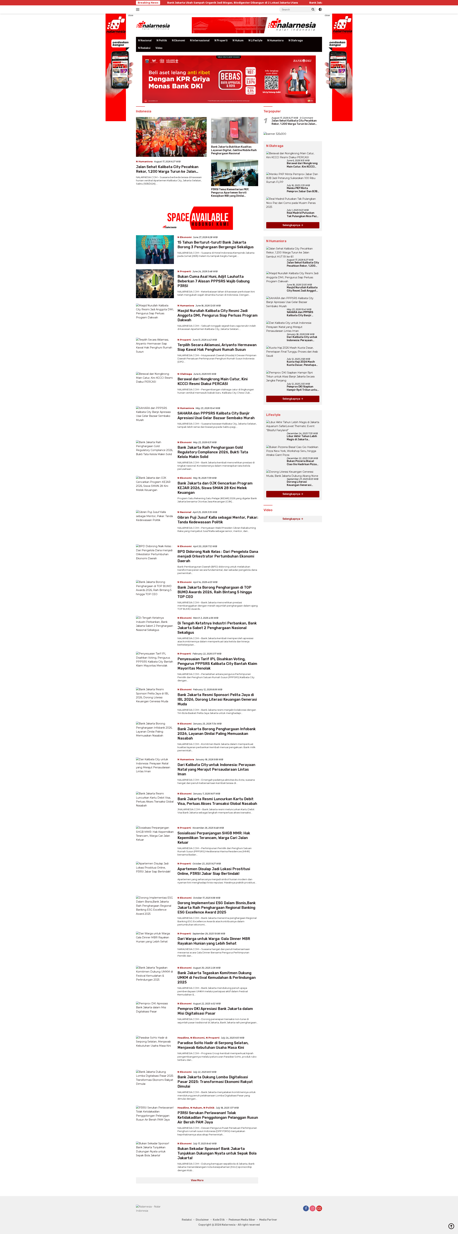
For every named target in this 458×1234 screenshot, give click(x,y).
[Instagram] (312, 1209)
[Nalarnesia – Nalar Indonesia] (153, 25)
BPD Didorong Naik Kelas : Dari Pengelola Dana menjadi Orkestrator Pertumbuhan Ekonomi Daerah (217, 556)
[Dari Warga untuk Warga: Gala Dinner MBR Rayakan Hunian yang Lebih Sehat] (155, 946)
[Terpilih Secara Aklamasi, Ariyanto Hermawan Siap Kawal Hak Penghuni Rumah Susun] (155, 352)
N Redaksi (144, 48)
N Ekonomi (178, 40)
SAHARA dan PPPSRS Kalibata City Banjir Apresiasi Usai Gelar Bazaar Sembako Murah (302, 314)
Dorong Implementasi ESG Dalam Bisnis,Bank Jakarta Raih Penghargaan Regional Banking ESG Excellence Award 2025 (216, 907)
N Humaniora (275, 40)
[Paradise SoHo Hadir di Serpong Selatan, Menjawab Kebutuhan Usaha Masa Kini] (155, 1050)
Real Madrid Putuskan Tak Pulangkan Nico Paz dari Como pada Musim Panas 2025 (302, 214)
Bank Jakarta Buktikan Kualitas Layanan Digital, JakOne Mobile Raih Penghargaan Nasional (298, 2)
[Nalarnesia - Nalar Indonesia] (152, 1208)
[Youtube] (319, 1209)
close (130, 15)
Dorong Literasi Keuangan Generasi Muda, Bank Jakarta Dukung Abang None (299, 483)
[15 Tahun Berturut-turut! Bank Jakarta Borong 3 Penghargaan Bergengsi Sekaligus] (155, 249)
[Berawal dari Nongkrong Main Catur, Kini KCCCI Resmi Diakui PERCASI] (155, 386)
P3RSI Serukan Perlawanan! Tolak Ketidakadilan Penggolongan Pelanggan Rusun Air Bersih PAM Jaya (217, 1117)
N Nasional (145, 40)
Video (158, 48)
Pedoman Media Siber (242, 1219)
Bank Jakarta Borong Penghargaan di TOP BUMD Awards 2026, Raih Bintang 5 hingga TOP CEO (214, 592)
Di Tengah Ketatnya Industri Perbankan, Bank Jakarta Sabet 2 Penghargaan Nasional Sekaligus (217, 628)
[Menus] (138, 9)
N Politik (162, 40)
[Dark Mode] (320, 9)
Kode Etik (219, 1219)
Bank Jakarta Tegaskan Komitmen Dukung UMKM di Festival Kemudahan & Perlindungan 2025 (216, 977)
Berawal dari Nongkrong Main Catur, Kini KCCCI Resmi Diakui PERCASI (302, 165)
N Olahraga (296, 40)
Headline (183, 1037)
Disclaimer (202, 1219)
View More (197, 1180)
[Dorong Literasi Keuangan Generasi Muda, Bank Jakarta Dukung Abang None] (292, 474)
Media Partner (268, 1219)
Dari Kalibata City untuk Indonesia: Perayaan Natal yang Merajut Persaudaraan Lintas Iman (216, 769)
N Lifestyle (255, 40)
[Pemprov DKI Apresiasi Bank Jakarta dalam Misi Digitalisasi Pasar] (155, 1016)
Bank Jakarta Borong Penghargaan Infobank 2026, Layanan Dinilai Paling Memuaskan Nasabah (216, 733)
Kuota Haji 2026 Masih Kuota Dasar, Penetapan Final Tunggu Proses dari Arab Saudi (302, 363)
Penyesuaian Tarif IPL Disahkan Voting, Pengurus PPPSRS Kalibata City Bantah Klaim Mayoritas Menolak (217, 663)
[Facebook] (306, 1209)
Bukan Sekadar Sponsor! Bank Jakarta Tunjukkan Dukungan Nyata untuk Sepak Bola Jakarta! (217, 1153)
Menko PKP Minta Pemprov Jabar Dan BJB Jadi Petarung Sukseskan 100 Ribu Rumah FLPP (303, 190)
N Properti (221, 40)
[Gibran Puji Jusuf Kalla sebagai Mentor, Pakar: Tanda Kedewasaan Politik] (155, 524)
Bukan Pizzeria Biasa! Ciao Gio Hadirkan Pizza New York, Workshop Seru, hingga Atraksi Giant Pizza (302, 463)
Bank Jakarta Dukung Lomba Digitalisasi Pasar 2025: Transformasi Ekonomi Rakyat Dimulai (215, 1081)
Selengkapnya (291, 225)
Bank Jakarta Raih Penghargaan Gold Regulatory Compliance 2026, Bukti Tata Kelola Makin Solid (212, 452)
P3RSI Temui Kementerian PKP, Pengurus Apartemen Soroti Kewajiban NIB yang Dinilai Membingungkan (230, 193)
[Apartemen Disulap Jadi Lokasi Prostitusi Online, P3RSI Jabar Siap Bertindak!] (155, 876)
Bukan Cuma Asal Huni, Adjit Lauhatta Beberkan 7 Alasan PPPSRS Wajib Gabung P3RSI (213, 281)
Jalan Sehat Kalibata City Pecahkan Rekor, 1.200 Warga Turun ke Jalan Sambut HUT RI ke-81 (167, 171)
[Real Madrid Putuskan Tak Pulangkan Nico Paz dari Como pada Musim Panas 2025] (292, 203)
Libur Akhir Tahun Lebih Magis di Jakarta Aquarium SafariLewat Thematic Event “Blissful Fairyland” (302, 438)
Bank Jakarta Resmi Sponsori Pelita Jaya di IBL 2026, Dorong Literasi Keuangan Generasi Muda (217, 699)
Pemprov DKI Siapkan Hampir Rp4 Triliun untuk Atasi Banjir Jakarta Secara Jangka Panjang (302, 388)
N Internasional (199, 40)
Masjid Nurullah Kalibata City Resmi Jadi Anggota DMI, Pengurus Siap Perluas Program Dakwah (217, 315)
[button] (313, 9)
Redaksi (187, 1219)
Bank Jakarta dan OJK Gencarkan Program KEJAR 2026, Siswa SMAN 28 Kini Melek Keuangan (215, 488)
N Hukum (238, 40)
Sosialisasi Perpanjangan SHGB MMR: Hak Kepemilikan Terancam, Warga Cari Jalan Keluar (213, 838)
